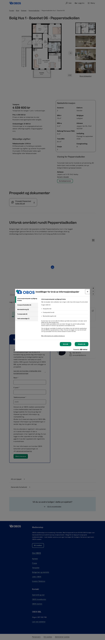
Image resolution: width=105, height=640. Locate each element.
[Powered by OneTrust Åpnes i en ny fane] (81, 350)
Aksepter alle (81, 344)
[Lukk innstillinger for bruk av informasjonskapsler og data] (87, 291)
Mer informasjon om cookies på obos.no (53, 336)
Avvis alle (65, 344)
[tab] (26, 299)
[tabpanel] (64, 318)
